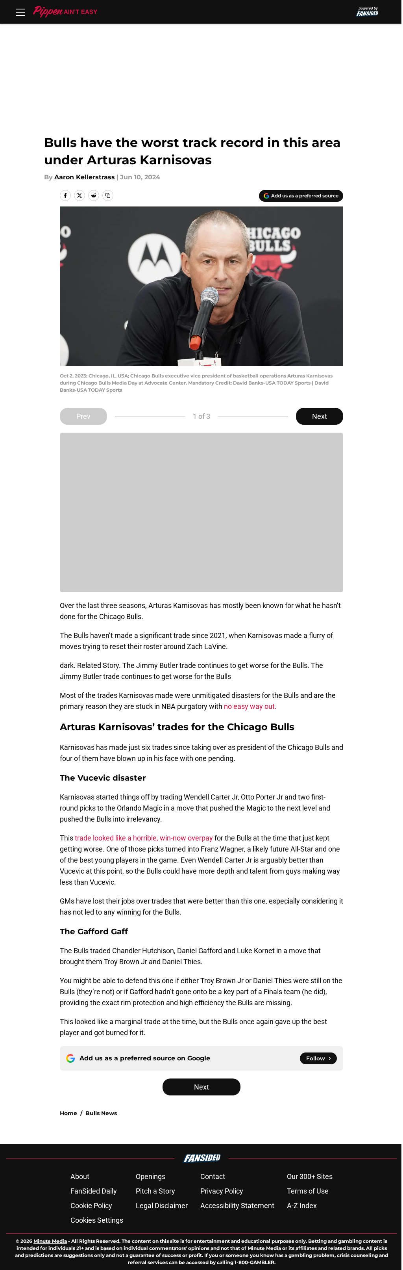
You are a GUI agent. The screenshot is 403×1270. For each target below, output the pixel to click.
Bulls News (101, 1113)
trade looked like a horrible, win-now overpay (143, 838)
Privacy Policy (221, 1191)
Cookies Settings (96, 1220)
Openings (150, 1176)
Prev (83, 416)
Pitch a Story (155, 1191)
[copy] (107, 195)
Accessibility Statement (237, 1205)
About (79, 1176)
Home (68, 1113)
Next (319, 416)
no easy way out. (251, 706)
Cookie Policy (91, 1205)
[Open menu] (20, 12)
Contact (212, 1176)
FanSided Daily (93, 1191)
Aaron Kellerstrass (84, 177)
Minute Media (50, 1241)
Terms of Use (308, 1191)
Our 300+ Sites (310, 1176)
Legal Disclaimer (162, 1205)
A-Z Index (302, 1205)
